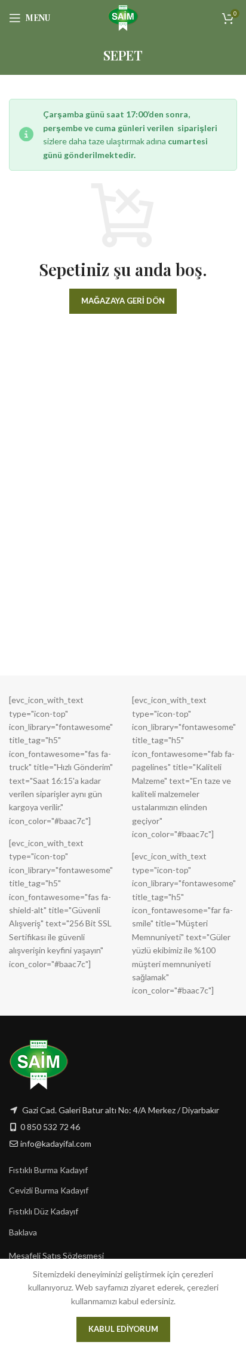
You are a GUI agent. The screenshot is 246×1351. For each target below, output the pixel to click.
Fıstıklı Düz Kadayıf (43, 1211)
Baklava (23, 1232)
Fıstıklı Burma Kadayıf (48, 1170)
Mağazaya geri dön (123, 300)
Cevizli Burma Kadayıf (48, 1190)
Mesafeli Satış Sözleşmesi (56, 1255)
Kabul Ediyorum (123, 1329)
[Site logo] (123, 17)
